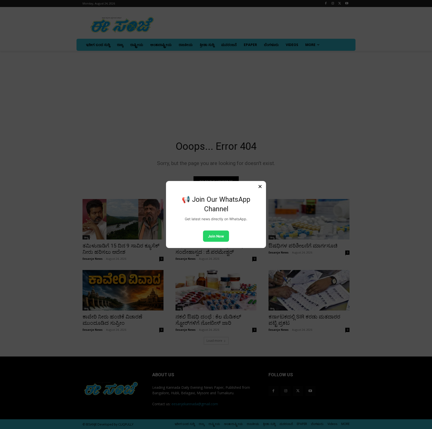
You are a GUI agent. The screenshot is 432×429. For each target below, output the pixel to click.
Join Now (216, 236)
